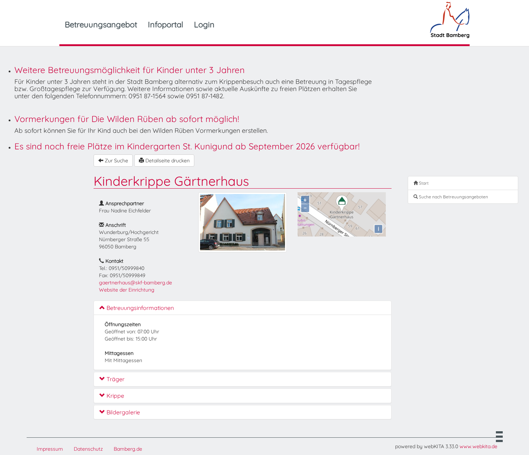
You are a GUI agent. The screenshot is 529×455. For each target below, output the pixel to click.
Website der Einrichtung (126, 290)
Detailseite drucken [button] (167, 160)
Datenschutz (88, 449)
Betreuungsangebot (101, 24)
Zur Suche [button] (115, 160)
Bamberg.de (128, 449)
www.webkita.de (478, 446)
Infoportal (165, 24)
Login (204, 24)
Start (423, 183)
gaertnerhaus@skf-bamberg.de (135, 282)
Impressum (50, 449)
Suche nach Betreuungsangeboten (453, 196)
